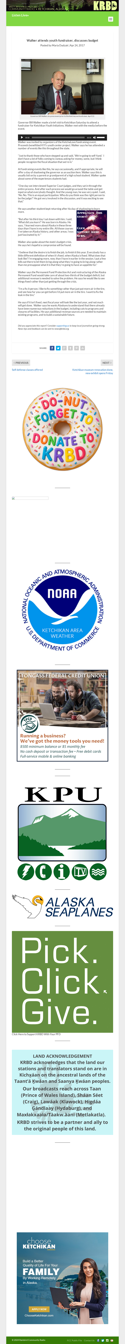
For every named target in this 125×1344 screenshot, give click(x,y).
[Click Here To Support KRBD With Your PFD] (62, 982)
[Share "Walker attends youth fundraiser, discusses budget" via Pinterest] (76, 348)
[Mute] (94, 137)
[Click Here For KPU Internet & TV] (62, 832)
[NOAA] (62, 610)
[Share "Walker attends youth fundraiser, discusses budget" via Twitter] (58, 348)
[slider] (101, 137)
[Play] (21, 137)
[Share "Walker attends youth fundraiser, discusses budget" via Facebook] (52, 348)
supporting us (62, 325)
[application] (62, 137)
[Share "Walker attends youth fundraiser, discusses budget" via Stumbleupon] (83, 348)
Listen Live (19, 15)
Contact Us (89, 1340)
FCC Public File (74, 1340)
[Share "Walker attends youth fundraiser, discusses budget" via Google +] (64, 348)
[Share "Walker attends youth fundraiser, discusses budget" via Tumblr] (70, 348)
